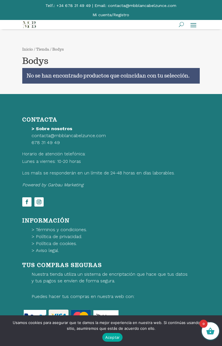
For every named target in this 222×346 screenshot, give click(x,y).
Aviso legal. (47, 250)
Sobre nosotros (54, 128)
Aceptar (112, 337)
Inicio (27, 49)
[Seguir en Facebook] (27, 202)
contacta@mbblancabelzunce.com (69, 135)
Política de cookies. (56, 243)
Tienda (42, 49)
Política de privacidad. (59, 236)
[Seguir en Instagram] (39, 202)
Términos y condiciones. (61, 229)
